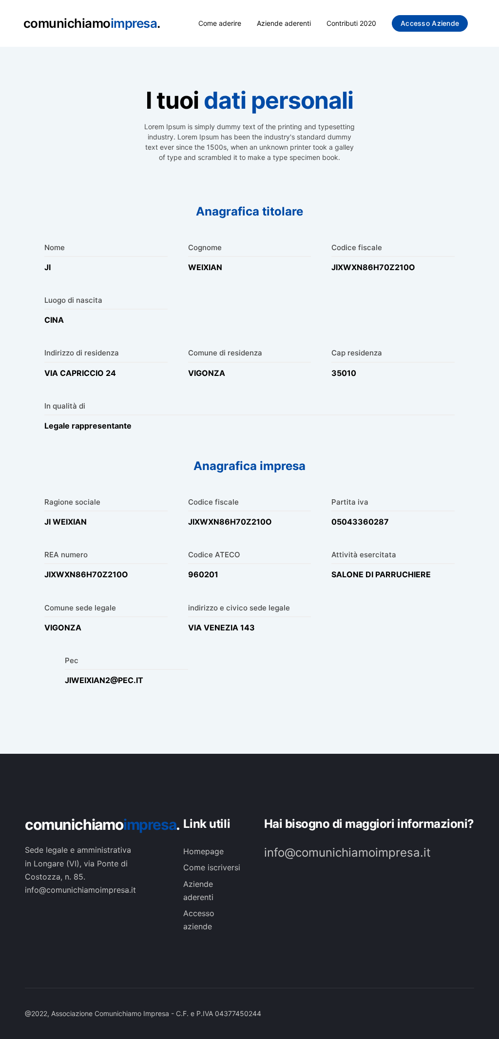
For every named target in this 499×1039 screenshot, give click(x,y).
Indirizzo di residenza (81, 352)
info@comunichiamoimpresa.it (347, 852)
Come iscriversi (211, 867)
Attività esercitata (363, 554)
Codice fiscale (356, 247)
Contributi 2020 (351, 23)
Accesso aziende (430, 23)
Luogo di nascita (73, 300)
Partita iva (349, 502)
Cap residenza (356, 352)
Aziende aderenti (284, 23)
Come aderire (219, 23)
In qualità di (64, 406)
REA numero (66, 554)
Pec (71, 660)
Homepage (203, 851)
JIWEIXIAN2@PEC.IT (104, 680)
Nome (54, 247)
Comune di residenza (225, 352)
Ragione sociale (72, 502)
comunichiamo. (94, 824)
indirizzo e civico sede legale (239, 607)
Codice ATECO (214, 554)
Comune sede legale (80, 607)
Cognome (205, 247)
